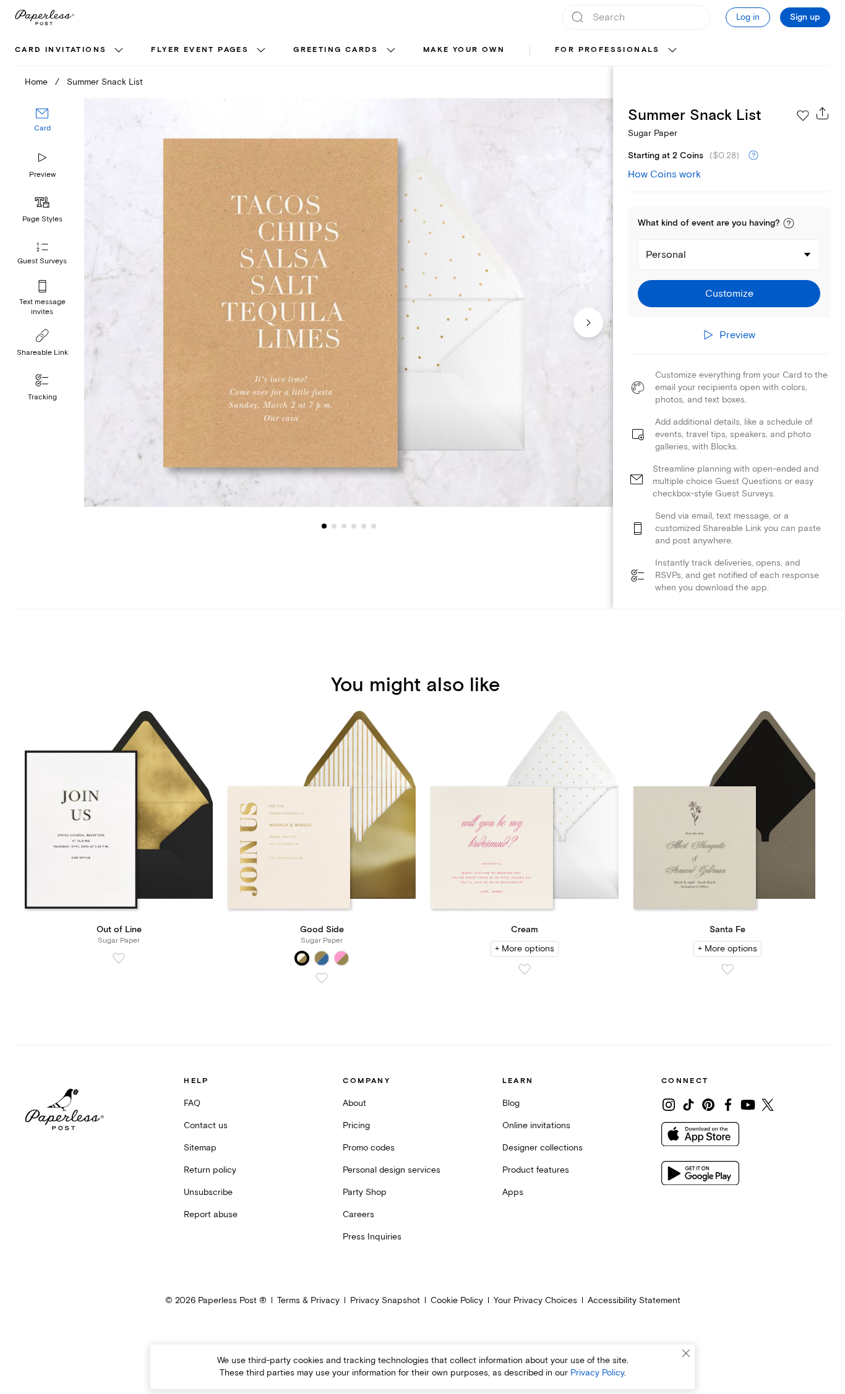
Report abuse (211, 1214)
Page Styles (42, 219)
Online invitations (536, 1125)
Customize (729, 293)
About (354, 1103)
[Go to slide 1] (324, 525)
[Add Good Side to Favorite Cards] (321, 978)
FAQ (192, 1103)
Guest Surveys (42, 261)
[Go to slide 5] (353, 525)
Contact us (206, 1125)
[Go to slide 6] (363, 525)
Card (42, 128)
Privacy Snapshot (385, 1300)
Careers (358, 1214)
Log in (748, 17)
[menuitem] (70, 51)
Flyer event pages (200, 49)
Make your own (464, 49)
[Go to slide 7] (373, 525)
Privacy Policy (597, 1372)
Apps (512, 1192)
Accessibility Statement (634, 1300)
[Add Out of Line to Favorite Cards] (118, 958)
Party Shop (365, 1192)
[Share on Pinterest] (708, 1105)
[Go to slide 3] (334, 525)
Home (36, 82)
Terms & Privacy (308, 1300)
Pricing (356, 1125)
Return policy (210, 1170)
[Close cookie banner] (686, 1353)
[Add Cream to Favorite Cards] (524, 969)
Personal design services (391, 1170)
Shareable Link (42, 352)
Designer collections (542, 1147)
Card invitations (60, 49)
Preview (42, 174)
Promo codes (369, 1147)
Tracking (42, 397)
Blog (511, 1103)
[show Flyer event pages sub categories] (261, 51)
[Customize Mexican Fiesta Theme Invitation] (348, 302)
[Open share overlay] (822, 113)
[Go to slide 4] (343, 525)
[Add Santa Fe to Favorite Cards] (727, 969)
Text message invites (42, 307)
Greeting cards (336, 49)
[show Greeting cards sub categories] (391, 51)
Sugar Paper (652, 133)
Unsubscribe (208, 1192)
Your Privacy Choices (535, 1300)
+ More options (524, 948)
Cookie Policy (457, 1300)
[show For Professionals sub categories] (672, 51)
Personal (666, 255)
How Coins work (664, 174)
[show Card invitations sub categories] (118, 51)
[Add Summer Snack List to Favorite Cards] (803, 115)
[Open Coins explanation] (753, 156)
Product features (535, 1170)
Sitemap (200, 1147)
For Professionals (607, 49)
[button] (789, 223)
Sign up (805, 17)
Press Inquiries (372, 1236)
